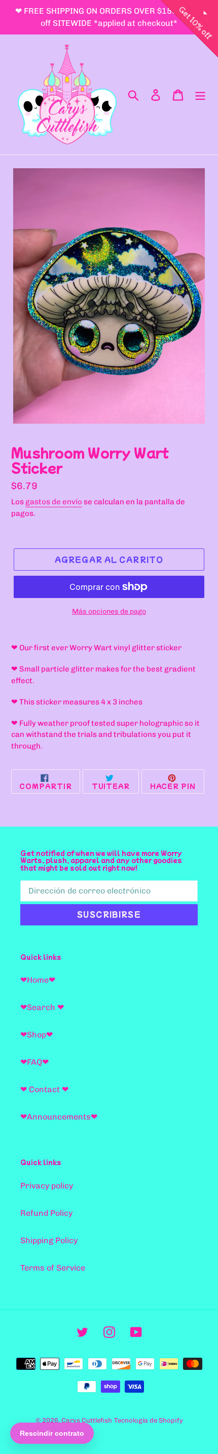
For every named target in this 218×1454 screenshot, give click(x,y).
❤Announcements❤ (58, 1117)
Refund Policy (46, 1213)
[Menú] (200, 94)
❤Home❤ (37, 980)
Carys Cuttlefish (86, 1420)
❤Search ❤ (42, 1007)
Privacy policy (46, 1185)
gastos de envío (53, 501)
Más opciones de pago (109, 611)
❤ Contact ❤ (44, 1089)
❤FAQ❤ (34, 1062)
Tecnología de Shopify (148, 1420)
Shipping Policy (49, 1240)
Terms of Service (52, 1268)
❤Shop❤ (36, 1034)
